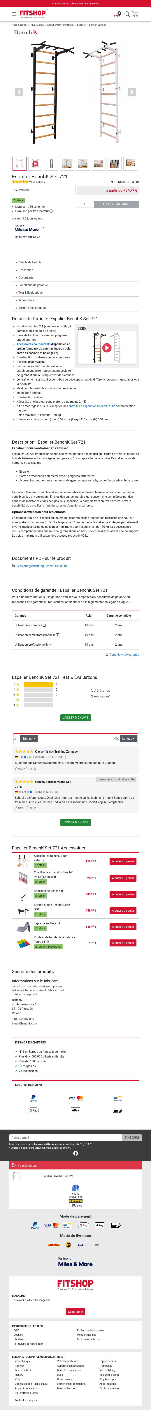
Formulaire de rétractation (28, 1343)
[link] (33, 1098)
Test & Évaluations (30, 292)
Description (25, 270)
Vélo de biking (107, 1370)
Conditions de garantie (33, 285)
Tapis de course (108, 1361)
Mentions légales (86, 1334)
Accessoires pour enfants (33, 344)
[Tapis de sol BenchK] (23, 926)
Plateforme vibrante (26, 1393)
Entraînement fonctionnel (60, 24)
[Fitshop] (32, 14)
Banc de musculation (69, 1370)
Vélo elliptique (23, 1361)
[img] (43, 227)
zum (32, 1300)
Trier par (28, 738)
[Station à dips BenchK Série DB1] (23, 910)
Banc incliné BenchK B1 (49, 891)
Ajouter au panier (116, 204)
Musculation (37, 24)
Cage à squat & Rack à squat (31, 1383)
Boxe (60, 1374)
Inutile (32, 768)
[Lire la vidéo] (107, 347)
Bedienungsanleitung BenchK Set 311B (41, 566)
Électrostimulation (109, 1388)
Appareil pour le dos (26, 1388)
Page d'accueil (19, 24)
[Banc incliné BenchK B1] (23, 894)
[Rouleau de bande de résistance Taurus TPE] (23, 943)
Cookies (18, 1334)
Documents (25, 277)
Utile (20, 768)
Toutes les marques (26, 1400)
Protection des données (90, 1330)
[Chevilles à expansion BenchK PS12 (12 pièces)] (23, 878)
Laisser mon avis (75, 717)
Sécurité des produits (32, 308)
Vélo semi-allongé (109, 1374)
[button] (20, 164)
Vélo (17, 1379)
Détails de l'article (29, 262)
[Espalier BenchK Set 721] (25, 1176)
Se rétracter (75, 1312)
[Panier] (136, 14)
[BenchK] (26, 32)
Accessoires (26, 300)
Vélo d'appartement (68, 1361)
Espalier (81, 24)
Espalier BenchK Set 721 (57, 1176)
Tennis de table (23, 1370)
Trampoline (105, 1365)
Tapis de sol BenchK (47, 923)
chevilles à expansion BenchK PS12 (92, 406)
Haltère (19, 1374)
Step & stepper (107, 1379)
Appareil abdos (108, 1383)
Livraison (19, 1339)
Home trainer (64, 1379)
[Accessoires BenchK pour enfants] (23, 861)
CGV (16, 1330)
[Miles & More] (75, 1261)
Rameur (19, 1365)
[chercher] (127, 14)
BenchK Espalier (97, 24)
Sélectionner (22, 190)
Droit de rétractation (88, 1339)
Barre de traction (66, 1388)
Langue (127, 738)
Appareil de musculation (71, 1365)
